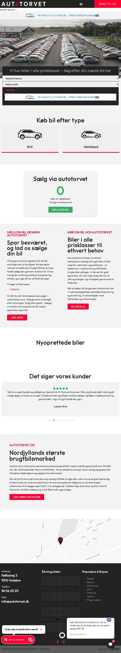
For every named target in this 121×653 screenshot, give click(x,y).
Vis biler (10, 90)
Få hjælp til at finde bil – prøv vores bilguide (66, 15)
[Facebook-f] (57, 642)
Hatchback (91, 147)
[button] (81, 3)
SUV (30, 147)
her (97, 15)
